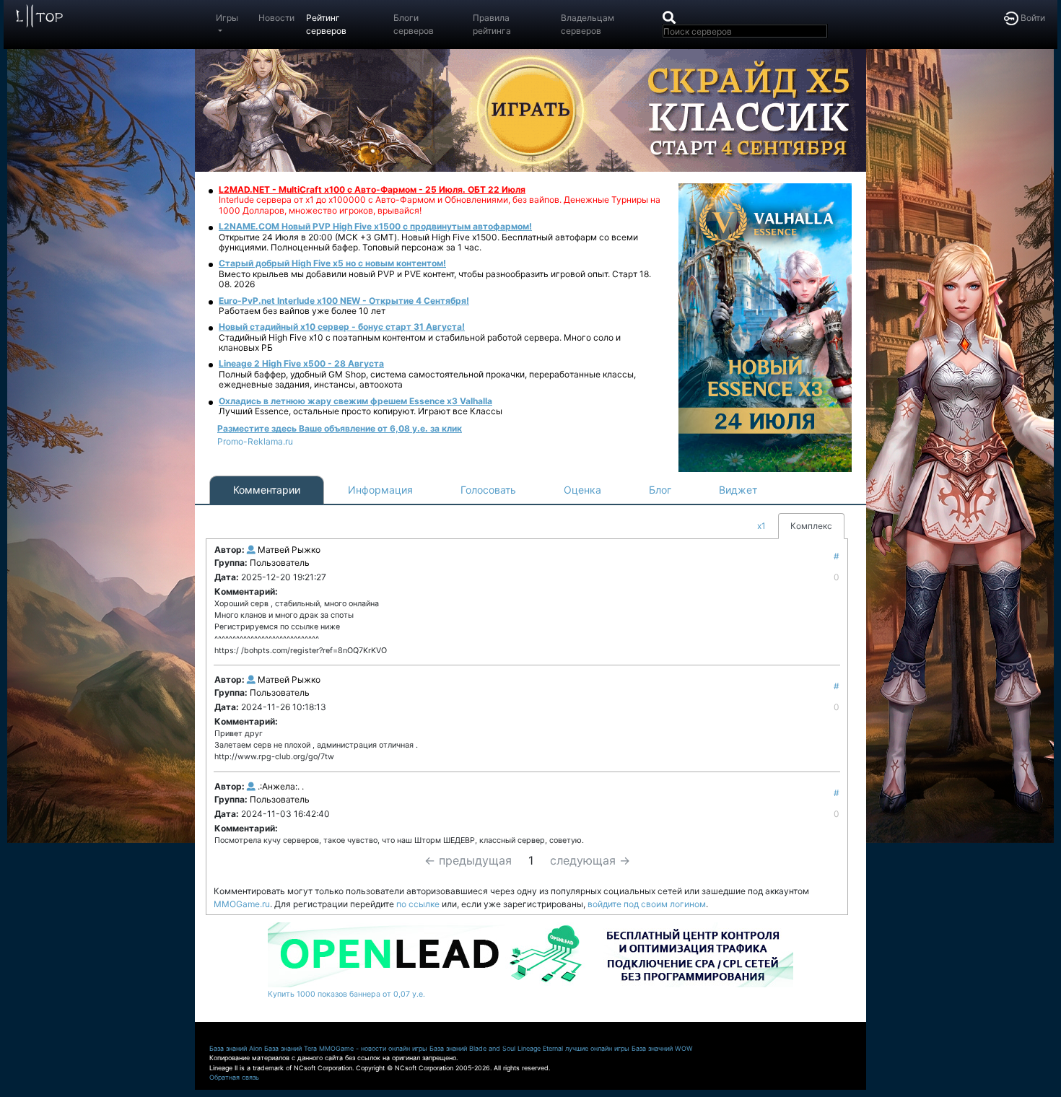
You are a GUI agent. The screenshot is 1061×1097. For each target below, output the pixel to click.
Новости (276, 17)
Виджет (738, 490)
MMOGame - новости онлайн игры (373, 1048)
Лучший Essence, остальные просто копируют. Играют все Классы (360, 411)
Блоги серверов (413, 24)
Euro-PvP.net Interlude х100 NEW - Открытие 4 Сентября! (344, 300)
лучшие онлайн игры (597, 1048)
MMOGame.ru (242, 904)
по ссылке (418, 904)
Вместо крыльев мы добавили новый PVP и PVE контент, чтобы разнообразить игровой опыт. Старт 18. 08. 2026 (435, 278)
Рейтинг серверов (326, 24)
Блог (660, 490)
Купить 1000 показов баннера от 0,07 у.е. (346, 994)
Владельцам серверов (587, 24)
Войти (1031, 17)
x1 (761, 525)
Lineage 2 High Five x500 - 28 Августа (301, 363)
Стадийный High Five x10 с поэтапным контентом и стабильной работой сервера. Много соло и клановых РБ (420, 342)
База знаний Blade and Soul (472, 1048)
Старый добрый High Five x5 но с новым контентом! (332, 263)
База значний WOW (662, 1048)
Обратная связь (234, 1077)
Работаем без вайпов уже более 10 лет (302, 310)
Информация (380, 490)
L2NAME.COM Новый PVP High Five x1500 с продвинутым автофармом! (375, 226)
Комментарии (266, 490)
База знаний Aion (235, 1048)
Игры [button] (227, 17)
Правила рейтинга (492, 24)
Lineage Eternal (540, 1048)
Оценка (582, 490)
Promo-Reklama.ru (255, 441)
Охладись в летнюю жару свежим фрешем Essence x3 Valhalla (355, 400)
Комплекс (811, 525)
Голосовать (488, 490)
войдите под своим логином (647, 904)
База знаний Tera (290, 1048)
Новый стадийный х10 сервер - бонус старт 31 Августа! (342, 326)
